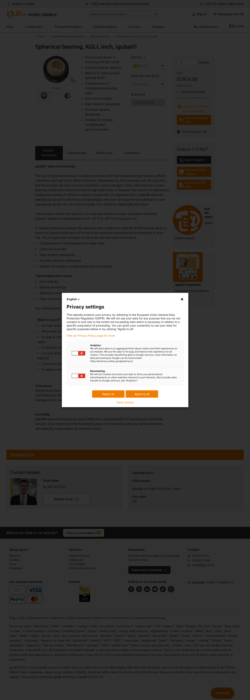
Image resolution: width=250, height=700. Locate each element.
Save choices (125, 402)
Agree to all (142, 394)
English (72, 299)
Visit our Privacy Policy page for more (91, 335)
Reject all (108, 394)
